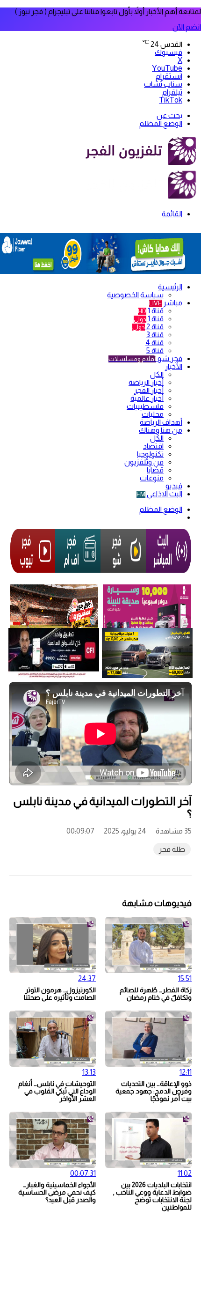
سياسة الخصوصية (135, 295)
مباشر (165, 303)
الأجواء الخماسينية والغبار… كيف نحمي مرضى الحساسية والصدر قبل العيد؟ (57, 1192)
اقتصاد (153, 446)
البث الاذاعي (159, 494)
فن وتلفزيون (144, 462)
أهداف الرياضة (161, 422)
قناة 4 (154, 343)
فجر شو (145, 358)
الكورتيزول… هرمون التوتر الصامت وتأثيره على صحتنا (60, 993)
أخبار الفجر (149, 390)
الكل (157, 374)
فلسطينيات (145, 406)
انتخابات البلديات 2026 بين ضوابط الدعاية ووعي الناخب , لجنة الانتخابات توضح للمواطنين (152, 1196)
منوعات (152, 478)
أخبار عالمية (147, 398)
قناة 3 (155, 335)
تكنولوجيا (150, 454)
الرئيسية (170, 287)
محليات (153, 414)
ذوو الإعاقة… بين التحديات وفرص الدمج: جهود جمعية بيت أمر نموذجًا (153, 1091)
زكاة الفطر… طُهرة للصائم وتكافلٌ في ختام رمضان (156, 993)
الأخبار (173, 366)
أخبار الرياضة (146, 382)
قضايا (155, 470)
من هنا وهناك (160, 430)
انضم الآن (186, 27)
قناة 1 (151, 311)
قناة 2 (148, 327)
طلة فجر (172, 849)
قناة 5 (155, 350)
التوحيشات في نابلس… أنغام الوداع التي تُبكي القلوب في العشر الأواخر (57, 1091)
